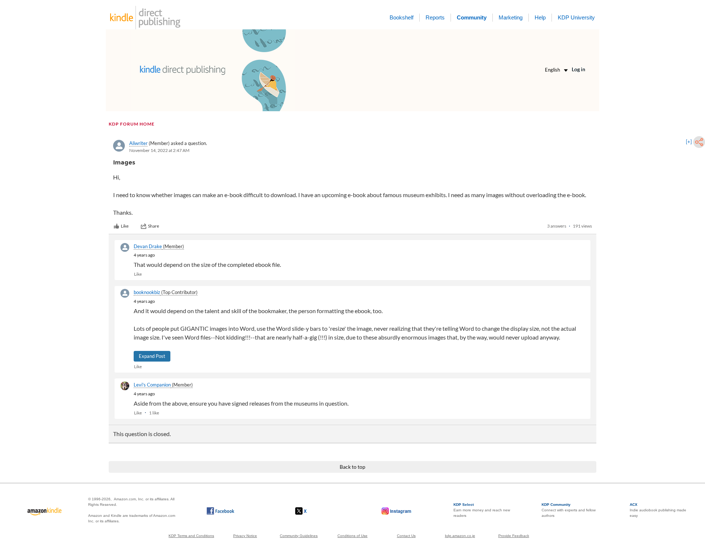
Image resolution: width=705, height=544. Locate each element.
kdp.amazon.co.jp (460, 536)
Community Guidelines (299, 536)
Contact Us (406, 536)
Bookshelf (401, 17)
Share (153, 226)
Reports (435, 17)
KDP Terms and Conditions (191, 536)
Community (472, 17)
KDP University (576, 17)
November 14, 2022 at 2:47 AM (159, 150)
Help (540, 17)
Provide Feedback (513, 536)
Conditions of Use (352, 536)
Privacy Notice (245, 536)
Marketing (511, 17)
